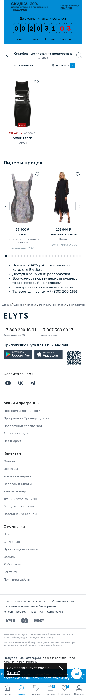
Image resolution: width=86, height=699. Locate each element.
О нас (8, 534)
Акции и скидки (16, 433)
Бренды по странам (19, 506)
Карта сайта (55, 611)
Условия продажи (15, 611)
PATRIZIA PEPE (22, 138)
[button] (5, 206)
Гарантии (37, 611)
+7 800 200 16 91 (20, 329)
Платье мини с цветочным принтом (22, 240)
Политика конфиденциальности (24, 601)
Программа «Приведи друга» (26, 418)
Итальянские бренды (20, 514)
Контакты (11, 572)
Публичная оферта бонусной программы (30, 606)
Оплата (9, 461)
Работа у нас (13, 564)
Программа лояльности (22, 410)
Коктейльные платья (52, 304)
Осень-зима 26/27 (63, 245)
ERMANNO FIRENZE (63, 234)
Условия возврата (17, 476)
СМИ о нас (12, 541)
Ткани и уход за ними (20, 499)
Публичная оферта (62, 601)
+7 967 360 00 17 (57, 329)
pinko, (21, 662)
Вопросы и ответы (18, 484)
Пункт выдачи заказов (21, 549)
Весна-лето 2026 (22, 248)
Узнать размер (15, 491)
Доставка (11, 468)
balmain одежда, (55, 658)
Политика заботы (17, 579)
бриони (32, 662)
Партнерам (12, 441)
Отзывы (9, 557)
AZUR (22, 234)
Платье (22, 142)
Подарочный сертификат (23, 426)
